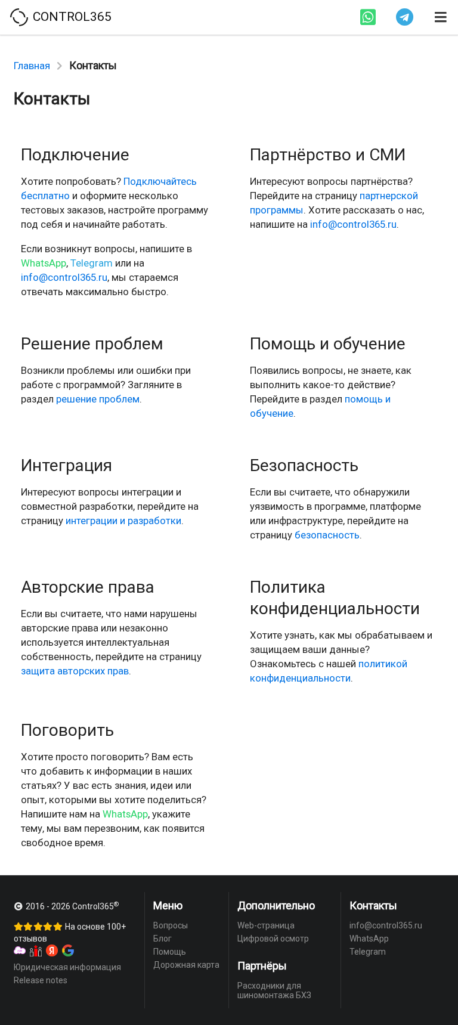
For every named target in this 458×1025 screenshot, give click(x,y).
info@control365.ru (64, 277)
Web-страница (266, 925)
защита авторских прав (75, 671)
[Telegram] (404, 17)
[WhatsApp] (368, 17)
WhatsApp (43, 263)
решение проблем (98, 399)
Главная (32, 66)
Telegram (91, 263)
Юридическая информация (67, 967)
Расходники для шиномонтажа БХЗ (274, 990)
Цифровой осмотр (273, 938)
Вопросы (170, 925)
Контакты (373, 905)
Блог (162, 938)
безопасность (327, 535)
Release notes (40, 980)
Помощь (169, 951)
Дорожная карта (186, 965)
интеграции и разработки (123, 521)
